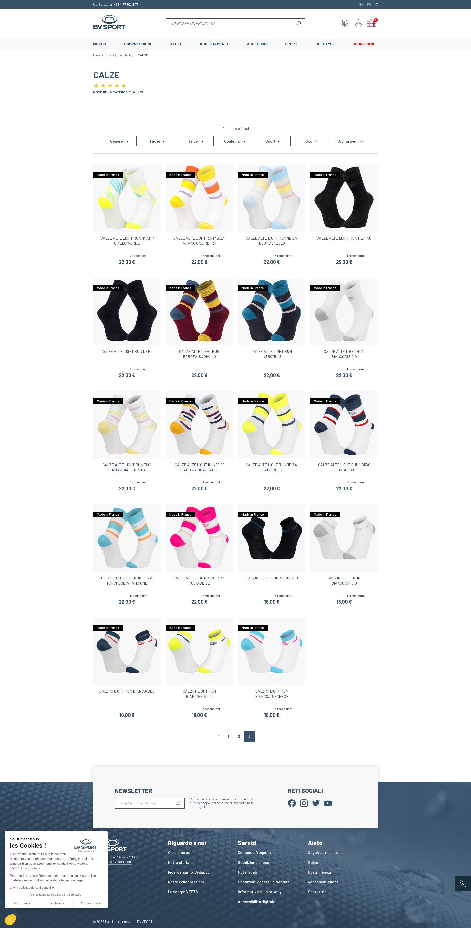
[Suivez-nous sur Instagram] (304, 803)
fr (369, 4)
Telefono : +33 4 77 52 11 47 (117, 857)
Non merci (22, 903)
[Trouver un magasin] (346, 23)
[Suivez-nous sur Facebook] (292, 803)
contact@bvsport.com (115, 861)
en (361, 4)
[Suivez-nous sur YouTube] (328, 803)
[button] (10, 920)
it (376, 4)
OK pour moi (91, 903)
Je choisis (56, 903)
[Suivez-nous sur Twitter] (316, 803)
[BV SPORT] (109, 23)
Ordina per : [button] (348, 141)
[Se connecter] (359, 23)
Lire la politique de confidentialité (32, 887)
